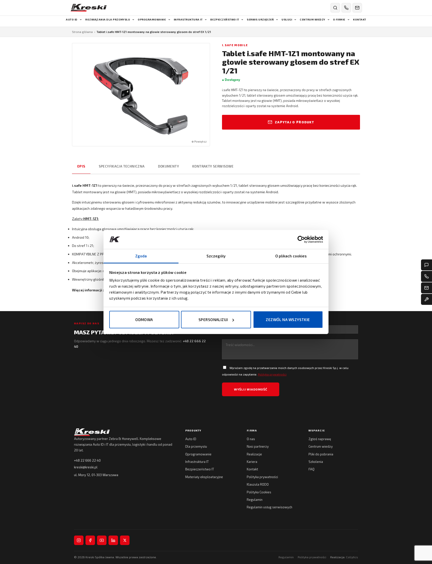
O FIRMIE (339, 19)
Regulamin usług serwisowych (269, 507)
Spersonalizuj (213, 319)
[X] (125, 540)
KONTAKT (359, 19)
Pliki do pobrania (320, 454)
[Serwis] (426, 299)
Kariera (252, 462)
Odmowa (144, 319)
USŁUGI (287, 19)
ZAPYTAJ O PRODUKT (294, 122)
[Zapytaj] (426, 264)
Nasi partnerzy (258, 446)
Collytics (352, 557)
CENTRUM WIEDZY (312, 19)
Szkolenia (315, 462)
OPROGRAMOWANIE (152, 19)
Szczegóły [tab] (216, 256)
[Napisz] (357, 7)
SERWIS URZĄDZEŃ (260, 19)
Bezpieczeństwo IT (199, 469)
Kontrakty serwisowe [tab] (213, 166)
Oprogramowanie (198, 454)
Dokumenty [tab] (168, 166)
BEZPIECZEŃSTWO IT (224, 19)
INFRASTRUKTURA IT (188, 19)
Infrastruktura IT (197, 462)
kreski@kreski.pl (86, 467)
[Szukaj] (335, 7)
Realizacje (254, 454)
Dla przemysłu (196, 446)
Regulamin (254, 500)
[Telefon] (426, 276)
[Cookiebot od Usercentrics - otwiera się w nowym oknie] (301, 239)
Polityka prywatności (272, 374)
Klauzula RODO (258, 484)
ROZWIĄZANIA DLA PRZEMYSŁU (107, 19)
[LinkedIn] (113, 540)
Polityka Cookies (259, 492)
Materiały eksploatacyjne (204, 477)
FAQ (311, 469)
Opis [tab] (81, 166)
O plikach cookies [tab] (291, 256)
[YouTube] (101, 540)
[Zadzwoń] (346, 7)
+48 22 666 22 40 (87, 460)
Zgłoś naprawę (319, 439)
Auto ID (190, 439)
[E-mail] (426, 287)
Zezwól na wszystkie (288, 319)
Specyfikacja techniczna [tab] (122, 166)
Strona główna (82, 31)
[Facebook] (90, 540)
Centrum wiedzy (320, 446)
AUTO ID (72, 19)
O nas (251, 439)
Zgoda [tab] (141, 256)
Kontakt (252, 469)
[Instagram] (79, 540)
